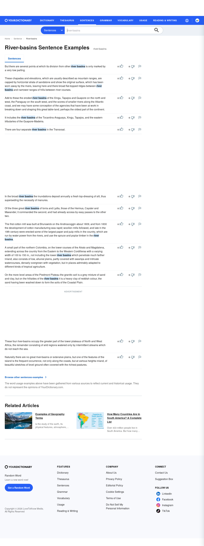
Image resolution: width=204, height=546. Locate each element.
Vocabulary (63, 498)
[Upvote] (121, 66)
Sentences (50, 30)
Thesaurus (63, 479)
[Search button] (158, 30)
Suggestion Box (164, 479)
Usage (61, 504)
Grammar (62, 492)
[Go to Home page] (18, 20)
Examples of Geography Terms (50, 416)
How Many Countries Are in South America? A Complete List (124, 418)
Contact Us (161, 472)
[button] (187, 20)
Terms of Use (113, 498)
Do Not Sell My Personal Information (117, 506)
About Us (111, 472)
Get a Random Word (19, 487)
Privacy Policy (114, 479)
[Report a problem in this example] (140, 66)
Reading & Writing (67, 511)
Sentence (18, 38)
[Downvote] (133, 66)
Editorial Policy (114, 485)
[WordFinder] (197, 20)
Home (7, 38)
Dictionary (63, 472)
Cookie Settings (115, 492)
